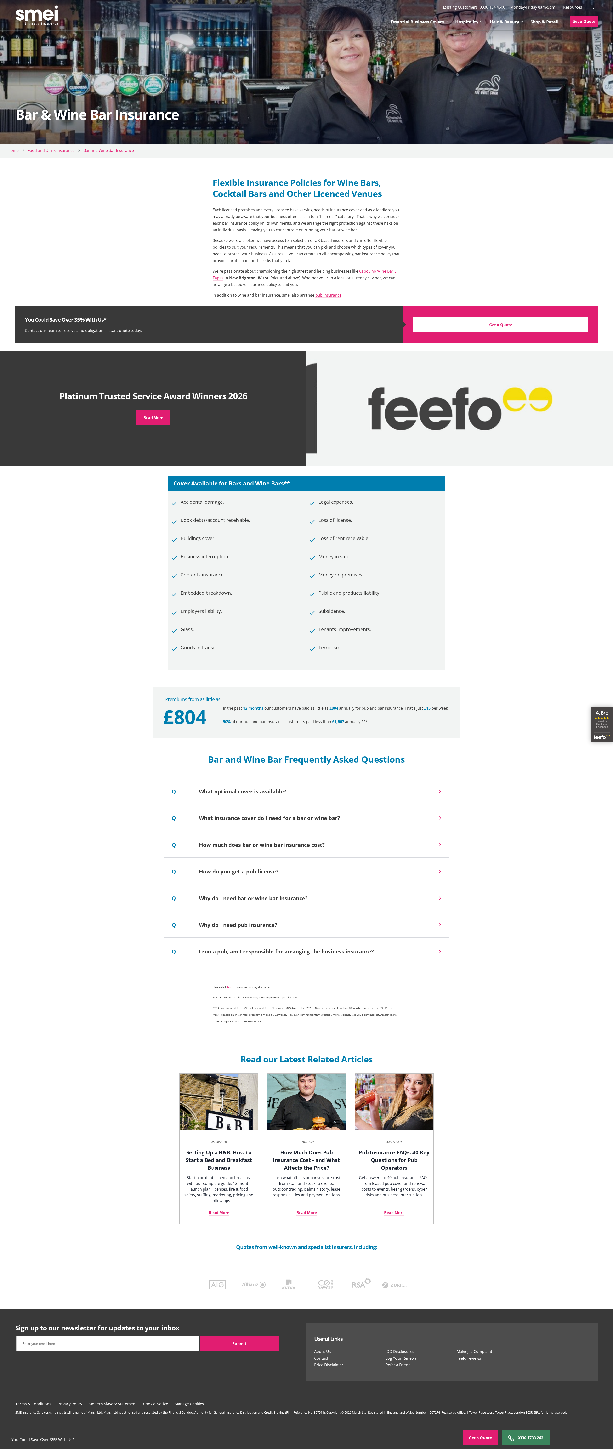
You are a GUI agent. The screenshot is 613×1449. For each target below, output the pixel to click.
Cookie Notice (155, 1404)
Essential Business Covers (417, 22)
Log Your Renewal (402, 1358)
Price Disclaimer (328, 1365)
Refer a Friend (398, 1365)
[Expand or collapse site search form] (594, 7)
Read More (219, 1212)
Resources (572, 7)
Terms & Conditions (33, 1404)
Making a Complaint (474, 1351)
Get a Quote (583, 21)
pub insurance (328, 295)
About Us (322, 1351)
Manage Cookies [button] (189, 1404)
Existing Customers (460, 7)
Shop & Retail (544, 22)
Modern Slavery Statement (113, 1404)
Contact (321, 1358)
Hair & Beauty (504, 22)
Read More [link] (153, 417)
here (230, 987)
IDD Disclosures (400, 1351)
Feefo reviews (469, 1358)
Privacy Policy (70, 1404)
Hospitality (466, 22)
